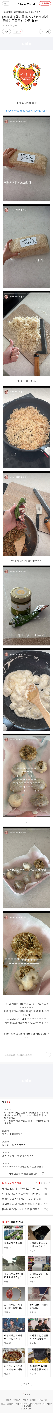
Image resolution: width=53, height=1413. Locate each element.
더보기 (26, 1383)
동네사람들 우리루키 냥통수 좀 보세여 (38, 1368)
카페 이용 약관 (21, 1404)
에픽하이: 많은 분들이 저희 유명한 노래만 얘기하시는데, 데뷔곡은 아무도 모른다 (38, 1337)
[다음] (49, 1183)
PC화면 (25, 1400)
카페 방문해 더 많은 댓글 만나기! (25, 1173)
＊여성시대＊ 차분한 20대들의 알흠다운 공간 (26, 1054)
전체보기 (16, 1400)
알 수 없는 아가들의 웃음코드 (38, 1306)
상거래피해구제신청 (37, 1404)
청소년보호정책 (7, 1404)
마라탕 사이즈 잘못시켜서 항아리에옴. (13, 1368)
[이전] (36, 1183)
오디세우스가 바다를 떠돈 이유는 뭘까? (13, 1306)
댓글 (7, 1247)
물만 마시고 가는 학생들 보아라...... (38, 1275)
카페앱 (33, 1400)
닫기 (6, 3)
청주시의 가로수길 (13, 1243)
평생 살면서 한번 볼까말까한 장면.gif (13, 1275)
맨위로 (27, 1394)
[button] (48, 1054)
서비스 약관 (42, 1400)
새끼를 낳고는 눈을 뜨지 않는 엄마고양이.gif (38, 1245)
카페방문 (45, 3)
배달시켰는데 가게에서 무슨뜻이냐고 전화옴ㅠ (13, 1337)
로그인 (8, 1400)
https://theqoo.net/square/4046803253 (26, 110)
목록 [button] (7, 31)
